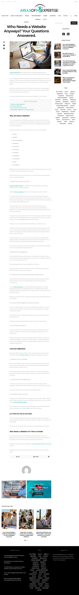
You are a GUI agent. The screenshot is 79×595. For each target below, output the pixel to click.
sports (73, 117)
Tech (75, 15)
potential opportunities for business (41, 443)
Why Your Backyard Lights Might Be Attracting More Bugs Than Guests (69, 80)
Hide (35, 101)
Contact (15, 1)
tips (74, 119)
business (60, 93)
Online (60, 113)
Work (70, 123)
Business (26, 22)
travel (60, 121)
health (74, 101)
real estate (70, 115)
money (73, 111)
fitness (58, 101)
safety (58, 117)
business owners (24, 355)
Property (61, 115)
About (8, 1)
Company (61, 95)
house (73, 105)
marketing (65, 111)
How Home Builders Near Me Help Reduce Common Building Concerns (9, 535)
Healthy (67, 103)
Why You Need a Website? (17, 104)
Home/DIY (38, 19)
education (70, 95)
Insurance (61, 107)
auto (66, 91)
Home (3, 1)
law (57, 109)
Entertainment (36, 15)
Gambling (66, 101)
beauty (73, 91)
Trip (66, 121)
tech (58, 119)
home (74, 103)
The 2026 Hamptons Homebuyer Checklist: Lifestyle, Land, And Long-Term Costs (69, 63)
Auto (44, 19)
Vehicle (72, 121)
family (72, 97)
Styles (65, 15)
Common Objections (16, 106)
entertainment (62, 97)
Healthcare (59, 103)
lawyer (63, 109)
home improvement (62, 105)
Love (59, 15)
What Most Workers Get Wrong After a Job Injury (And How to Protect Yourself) (43, 535)
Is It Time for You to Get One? (18, 107)
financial (73, 99)
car (66, 93)
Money (45, 15)
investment (70, 107)
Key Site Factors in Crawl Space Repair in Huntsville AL (69, 55)
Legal (69, 109)
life (75, 109)
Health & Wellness (16, 15)
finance (65, 99)
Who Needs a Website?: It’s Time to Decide (22, 109)
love (58, 111)
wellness (63, 123)
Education (5, 15)
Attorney (59, 91)
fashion (58, 99)
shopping (66, 117)
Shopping (53, 15)
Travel (27, 15)
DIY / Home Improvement (14, 483)
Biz (71, 15)
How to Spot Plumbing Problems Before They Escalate (70, 71)
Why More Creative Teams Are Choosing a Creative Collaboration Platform (26, 535)
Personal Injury (69, 113)
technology (66, 119)
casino (72, 93)
